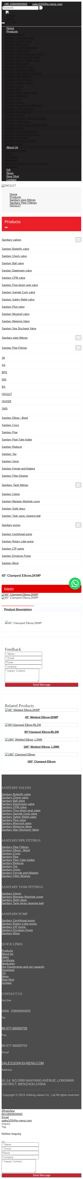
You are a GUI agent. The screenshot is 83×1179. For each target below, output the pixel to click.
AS (3, 365)
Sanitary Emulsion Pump (16, 555)
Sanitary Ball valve (13, 263)
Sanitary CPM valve (13, 277)
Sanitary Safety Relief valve (18, 299)
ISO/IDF (6, 401)
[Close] (3, 1141)
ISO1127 (7, 394)
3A (3, 357)
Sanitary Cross (10, 425)
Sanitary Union (10, 461)
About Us (7, 953)
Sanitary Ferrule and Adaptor (18, 468)
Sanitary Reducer (12, 446)
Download (8, 970)
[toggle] (3, 23)
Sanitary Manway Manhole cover (21, 501)
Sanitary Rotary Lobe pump (18, 541)
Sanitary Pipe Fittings (14, 347)
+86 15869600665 (15, 4)
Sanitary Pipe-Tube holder (17, 439)
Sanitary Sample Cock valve (18, 292)
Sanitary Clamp (11, 494)
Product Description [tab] (18, 609)
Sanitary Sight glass (13, 508)
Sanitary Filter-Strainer (15, 475)
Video (5, 957)
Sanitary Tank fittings (15, 485)
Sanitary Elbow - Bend (15, 417)
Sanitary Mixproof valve (15, 314)
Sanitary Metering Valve (16, 321)
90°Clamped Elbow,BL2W (41, 731)
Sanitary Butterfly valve (15, 248)
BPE (4, 372)
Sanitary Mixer (10, 563)
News (5, 976)
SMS (5, 408)
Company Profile (15, 150)
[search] (41, 8)
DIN (4, 379)
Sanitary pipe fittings (15, 337)
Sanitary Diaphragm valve (17, 270)
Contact (11, 179)
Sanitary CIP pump (13, 548)
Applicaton (8, 963)
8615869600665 (12, 1114)
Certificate (8, 960)
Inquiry (9, 588)
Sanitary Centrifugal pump (17, 534)
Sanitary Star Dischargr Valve (19, 328)
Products (7, 950)
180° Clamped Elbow (41, 761)
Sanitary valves (11, 239)
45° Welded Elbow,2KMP (41, 717)
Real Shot (8, 979)
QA (4, 973)
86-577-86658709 (14, 1028)
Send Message (41, 684)
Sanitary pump (11, 525)
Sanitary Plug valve (13, 306)
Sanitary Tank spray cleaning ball (21, 515)
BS (3, 386)
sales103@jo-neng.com (47, 4)
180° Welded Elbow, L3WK (41, 746)
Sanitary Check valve (14, 256)
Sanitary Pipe (10, 432)
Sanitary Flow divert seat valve (20, 285)
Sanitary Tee (9, 454)
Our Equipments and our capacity (26, 163)
